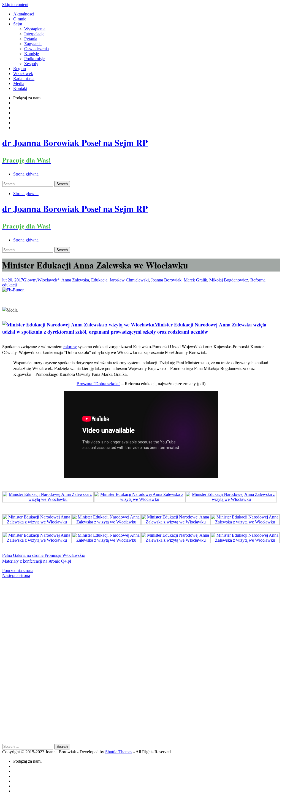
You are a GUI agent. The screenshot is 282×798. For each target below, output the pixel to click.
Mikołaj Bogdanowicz (228, 280)
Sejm (17, 24)
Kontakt (20, 88)
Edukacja (99, 280)
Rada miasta (23, 78)
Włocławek (23, 73)
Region (19, 68)
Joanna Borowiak (166, 280)
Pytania (30, 38)
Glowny (30, 280)
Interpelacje (34, 33)
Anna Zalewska (75, 280)
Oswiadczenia (36, 48)
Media (18, 83)
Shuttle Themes (118, 751)
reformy (70, 346)
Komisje (31, 53)
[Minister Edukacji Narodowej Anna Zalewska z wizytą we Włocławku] (48, 499)
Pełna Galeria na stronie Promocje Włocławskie (43, 555)
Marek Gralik (195, 280)
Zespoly (31, 63)
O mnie (19, 19)
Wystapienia (34, 28)
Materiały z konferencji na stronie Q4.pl (36, 561)
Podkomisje (34, 58)
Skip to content (15, 4)
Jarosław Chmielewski (129, 280)
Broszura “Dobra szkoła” (98, 383)
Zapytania (33, 43)
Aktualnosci (23, 14)
